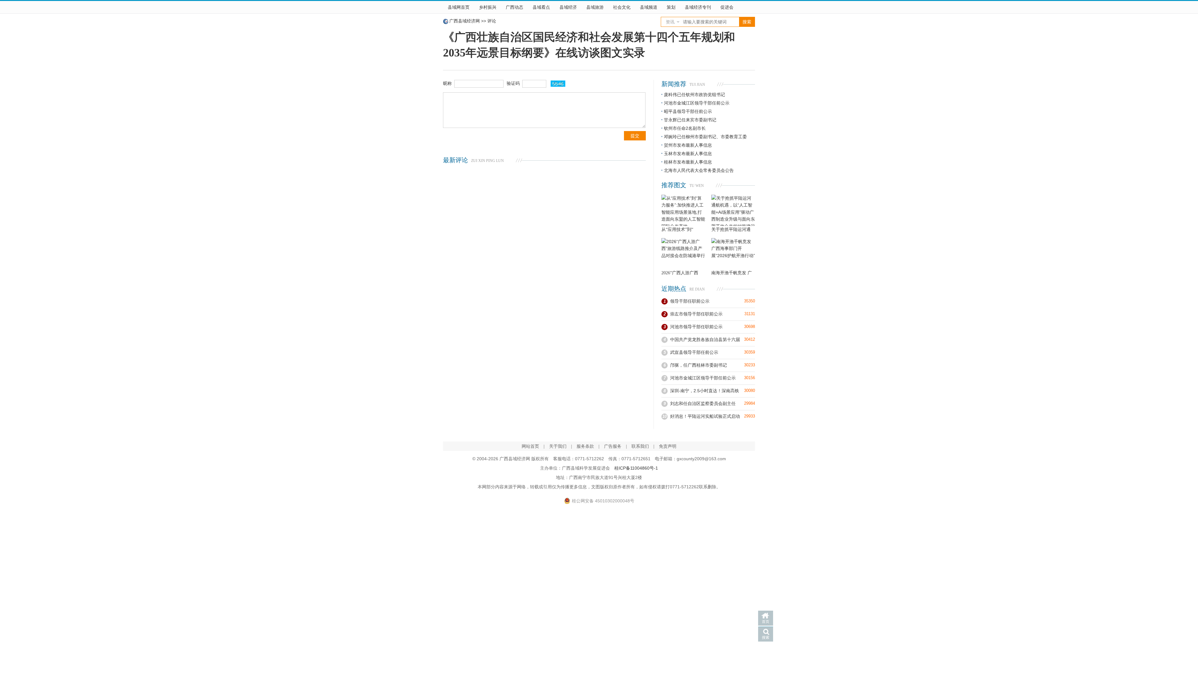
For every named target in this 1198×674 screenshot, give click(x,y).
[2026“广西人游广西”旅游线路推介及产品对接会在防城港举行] (683, 253)
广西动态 (514, 7)
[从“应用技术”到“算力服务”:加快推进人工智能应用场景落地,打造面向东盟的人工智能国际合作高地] (683, 210)
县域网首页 (459, 7)
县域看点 (541, 7)
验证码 (513, 83)
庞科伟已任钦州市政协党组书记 (694, 94)
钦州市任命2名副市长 (685, 128)
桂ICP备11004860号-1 (636, 468)
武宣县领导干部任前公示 (694, 352)
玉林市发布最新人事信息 (688, 153)
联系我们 (640, 446)
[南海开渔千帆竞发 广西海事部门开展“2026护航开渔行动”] (733, 253)
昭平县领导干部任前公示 (688, 111)
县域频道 (648, 7)
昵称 (447, 83)
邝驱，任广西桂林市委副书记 (698, 365)
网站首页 (530, 446)
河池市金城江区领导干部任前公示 (696, 102)
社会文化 (622, 7)
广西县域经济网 (464, 20)
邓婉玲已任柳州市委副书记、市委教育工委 (705, 136)
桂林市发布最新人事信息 (688, 161)
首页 (765, 621)
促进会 (726, 7)
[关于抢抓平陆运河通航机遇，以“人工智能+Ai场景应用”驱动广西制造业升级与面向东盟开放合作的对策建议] (733, 210)
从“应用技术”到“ (677, 229)
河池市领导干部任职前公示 (696, 326)
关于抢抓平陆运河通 (731, 229)
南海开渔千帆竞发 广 (731, 273)
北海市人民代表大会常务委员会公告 (699, 170)
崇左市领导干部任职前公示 (696, 313)
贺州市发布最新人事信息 (688, 145)
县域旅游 (595, 7)
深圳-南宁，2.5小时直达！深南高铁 (704, 390)
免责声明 (667, 446)
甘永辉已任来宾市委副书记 (690, 119)
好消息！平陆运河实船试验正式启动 (705, 416)
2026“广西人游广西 (679, 273)
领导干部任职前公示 (689, 301)
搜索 (765, 637)
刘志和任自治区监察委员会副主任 (703, 403)
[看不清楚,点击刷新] (558, 84)
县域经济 (568, 7)
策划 (671, 7)
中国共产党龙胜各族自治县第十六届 (705, 339)
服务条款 (585, 446)
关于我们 (558, 446)
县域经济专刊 (698, 7)
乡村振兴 (487, 7)
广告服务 (612, 446)
